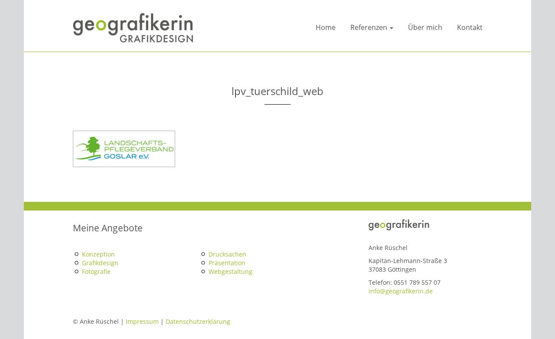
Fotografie (96, 271)
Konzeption (98, 254)
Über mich (425, 27)
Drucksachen (227, 254)
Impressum (142, 321)
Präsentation (227, 263)
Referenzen (369, 27)
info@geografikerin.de (401, 291)
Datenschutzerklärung (198, 321)
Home (326, 27)
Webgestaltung (230, 271)
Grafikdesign (100, 263)
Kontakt (470, 27)
